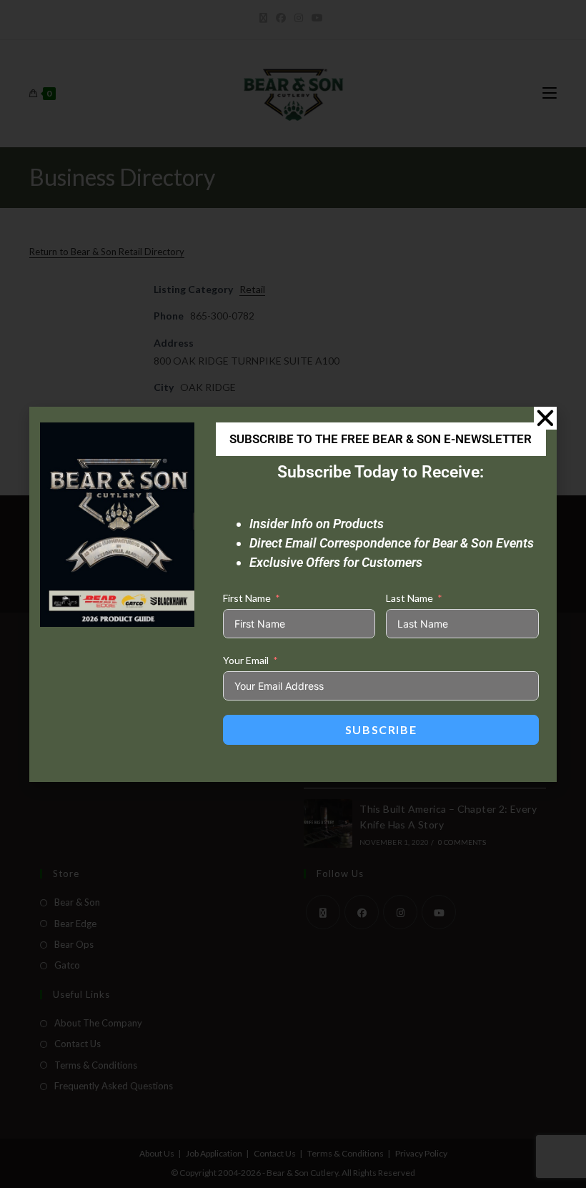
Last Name (409, 598)
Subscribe (381, 729)
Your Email (246, 660)
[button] (545, 418)
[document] (293, 594)
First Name (247, 598)
